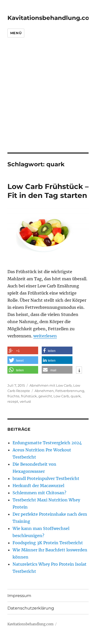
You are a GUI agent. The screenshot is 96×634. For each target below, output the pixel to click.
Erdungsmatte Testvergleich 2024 (47, 442)
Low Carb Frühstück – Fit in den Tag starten (48, 191)
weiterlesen (45, 335)
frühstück (29, 396)
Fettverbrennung (69, 391)
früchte (13, 396)
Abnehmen (44, 391)
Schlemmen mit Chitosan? (39, 492)
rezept (12, 401)
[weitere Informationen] (79, 370)
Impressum (19, 595)
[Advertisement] (48, 102)
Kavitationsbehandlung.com (51, 17)
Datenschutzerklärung (30, 608)
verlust (25, 401)
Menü (16, 33)
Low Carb (61, 396)
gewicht (45, 396)
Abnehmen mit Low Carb (50, 385)
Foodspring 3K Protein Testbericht (48, 542)
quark (76, 396)
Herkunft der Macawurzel (38, 485)
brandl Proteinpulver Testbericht (46, 478)
